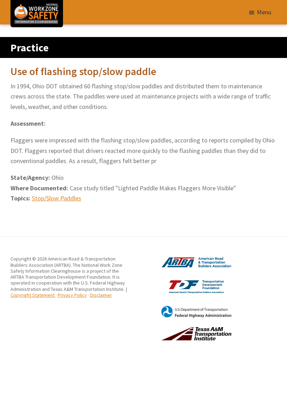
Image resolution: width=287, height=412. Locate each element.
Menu (264, 12)
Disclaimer (101, 295)
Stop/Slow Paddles (56, 198)
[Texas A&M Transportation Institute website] (187, 330)
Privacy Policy (72, 295)
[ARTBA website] (187, 259)
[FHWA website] (187, 309)
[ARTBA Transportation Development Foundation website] (187, 280)
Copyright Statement (33, 295)
